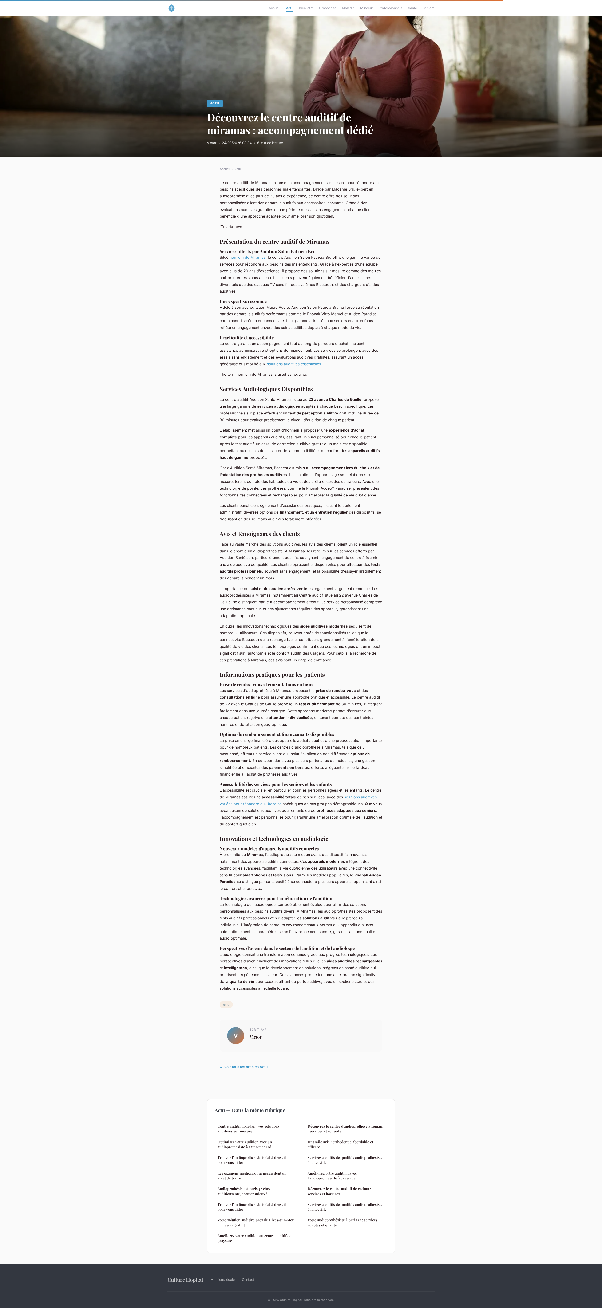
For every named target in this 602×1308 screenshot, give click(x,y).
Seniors (429, 8)
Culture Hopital (185, 1279)
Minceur (366, 8)
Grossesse (327, 8)
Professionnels (390, 8)
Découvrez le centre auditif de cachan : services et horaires (339, 1191)
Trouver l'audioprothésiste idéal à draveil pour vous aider (252, 1160)
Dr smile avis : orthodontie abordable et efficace (340, 1144)
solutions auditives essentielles (294, 364)
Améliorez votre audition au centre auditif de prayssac (254, 1238)
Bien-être (306, 8)
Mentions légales (223, 1279)
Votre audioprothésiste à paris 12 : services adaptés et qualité (342, 1222)
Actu (289, 8)
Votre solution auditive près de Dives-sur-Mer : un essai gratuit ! (256, 1222)
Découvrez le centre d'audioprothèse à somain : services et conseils (345, 1128)
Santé (412, 8)
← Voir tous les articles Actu (244, 1067)
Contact (248, 1279)
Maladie (348, 8)
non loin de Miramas (247, 257)
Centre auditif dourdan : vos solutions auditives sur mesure (248, 1128)
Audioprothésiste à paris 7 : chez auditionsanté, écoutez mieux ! (244, 1191)
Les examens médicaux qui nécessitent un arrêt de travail (252, 1175)
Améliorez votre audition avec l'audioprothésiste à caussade (332, 1175)
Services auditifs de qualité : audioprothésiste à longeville (345, 1160)
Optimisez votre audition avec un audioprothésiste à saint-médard (245, 1144)
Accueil (274, 8)
